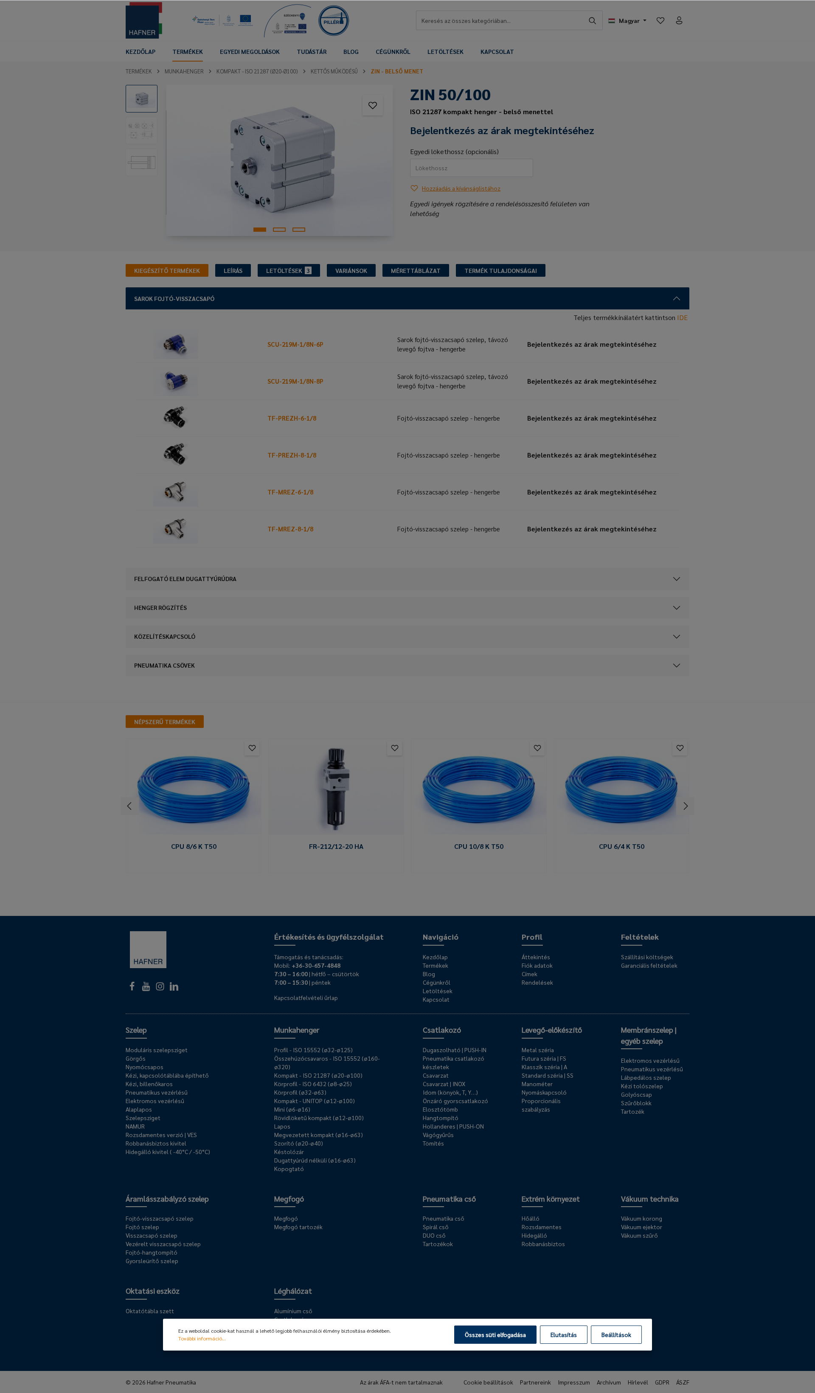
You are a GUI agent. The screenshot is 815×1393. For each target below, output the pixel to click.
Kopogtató (289, 1168)
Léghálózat (293, 1290)
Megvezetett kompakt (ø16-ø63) (318, 1134)
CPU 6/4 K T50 (621, 846)
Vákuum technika (650, 1198)
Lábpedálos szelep (646, 1077)
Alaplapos (139, 1109)
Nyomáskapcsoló (544, 1092)
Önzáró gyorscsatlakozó (455, 1100)
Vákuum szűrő (639, 1235)
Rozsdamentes (542, 1226)
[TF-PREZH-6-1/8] (199, 418)
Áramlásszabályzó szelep (167, 1198)
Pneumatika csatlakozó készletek (453, 1062)
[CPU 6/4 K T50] (621, 789)
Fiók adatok (537, 965)
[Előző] (130, 806)
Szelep (136, 1029)
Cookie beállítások (488, 1382)
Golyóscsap (636, 1094)
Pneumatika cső (449, 1198)
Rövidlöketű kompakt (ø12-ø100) (319, 1117)
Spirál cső (436, 1226)
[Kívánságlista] (660, 20)
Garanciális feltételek (649, 965)
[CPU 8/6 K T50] (193, 789)
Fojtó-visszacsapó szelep (160, 1218)
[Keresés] (593, 20)
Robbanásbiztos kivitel (156, 1143)
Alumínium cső (293, 1310)
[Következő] (685, 806)
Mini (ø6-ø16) (292, 1109)
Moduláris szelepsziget (157, 1049)
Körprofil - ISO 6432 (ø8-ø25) (313, 1083)
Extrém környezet (551, 1198)
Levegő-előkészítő (552, 1029)
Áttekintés (536, 956)
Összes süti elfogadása (495, 1334)
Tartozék (632, 1111)
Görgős (136, 1058)
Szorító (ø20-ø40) (298, 1143)
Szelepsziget (143, 1117)
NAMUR (135, 1126)
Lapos (282, 1126)
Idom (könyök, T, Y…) (450, 1092)
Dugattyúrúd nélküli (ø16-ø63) (315, 1160)
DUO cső (434, 1235)
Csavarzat (436, 1075)
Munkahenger (296, 1029)
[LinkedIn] (174, 988)
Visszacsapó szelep (151, 1235)
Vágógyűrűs (438, 1134)
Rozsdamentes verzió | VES (161, 1134)
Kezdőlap (435, 956)
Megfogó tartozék (298, 1226)
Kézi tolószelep (642, 1086)
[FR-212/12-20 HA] (336, 789)
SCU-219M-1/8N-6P (295, 344)
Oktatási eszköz (153, 1290)
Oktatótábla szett (150, 1310)
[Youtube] (146, 988)
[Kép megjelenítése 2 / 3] (279, 229)
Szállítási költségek (647, 956)
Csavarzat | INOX (444, 1083)
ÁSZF (682, 1382)
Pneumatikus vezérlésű (157, 1092)
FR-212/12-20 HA (336, 846)
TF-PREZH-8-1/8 (291, 455)
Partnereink (535, 1382)
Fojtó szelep (142, 1226)
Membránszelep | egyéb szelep (649, 1035)
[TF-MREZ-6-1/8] (199, 492)
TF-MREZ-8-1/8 (290, 529)
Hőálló (531, 1218)
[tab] (167, 270)
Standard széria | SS (547, 1075)
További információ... (202, 1338)
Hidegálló (534, 1235)
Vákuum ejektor (641, 1226)
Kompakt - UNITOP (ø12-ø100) (314, 1100)
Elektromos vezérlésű (155, 1100)
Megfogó (289, 1198)
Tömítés (433, 1143)
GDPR (662, 1382)
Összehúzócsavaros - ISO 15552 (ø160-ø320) (327, 1062)
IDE (682, 317)
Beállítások (616, 1334)
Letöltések (437, 990)
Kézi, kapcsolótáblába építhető (167, 1075)
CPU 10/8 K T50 (478, 846)
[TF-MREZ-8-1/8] (199, 529)
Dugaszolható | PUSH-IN (454, 1049)
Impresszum (574, 1382)
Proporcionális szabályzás (541, 1105)
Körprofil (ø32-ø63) (300, 1092)
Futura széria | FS (544, 1058)
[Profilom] (679, 20)
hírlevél (638, 1382)
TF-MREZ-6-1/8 (290, 492)
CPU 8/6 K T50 (193, 846)
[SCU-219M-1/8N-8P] (199, 381)
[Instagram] (160, 988)
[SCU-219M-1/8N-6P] (199, 344)
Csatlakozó (442, 1029)
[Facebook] (132, 988)
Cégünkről (436, 982)
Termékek (435, 965)
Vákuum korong (641, 1218)
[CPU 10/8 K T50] (478, 789)
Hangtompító (440, 1117)
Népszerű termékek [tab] (164, 721)
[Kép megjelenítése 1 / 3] (259, 229)
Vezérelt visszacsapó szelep (163, 1243)
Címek (529, 973)
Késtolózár (289, 1151)
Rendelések (537, 982)
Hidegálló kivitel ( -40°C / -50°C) (168, 1151)
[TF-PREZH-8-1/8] (199, 455)
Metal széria (538, 1049)
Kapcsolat (436, 999)
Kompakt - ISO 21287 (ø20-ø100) (318, 1075)
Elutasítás (564, 1334)
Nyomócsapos (144, 1066)
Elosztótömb (440, 1109)
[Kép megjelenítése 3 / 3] (298, 229)
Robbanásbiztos (543, 1243)
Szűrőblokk (636, 1103)
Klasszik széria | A (544, 1066)
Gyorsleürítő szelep (152, 1260)
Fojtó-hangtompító (151, 1252)
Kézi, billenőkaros (149, 1083)
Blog (429, 973)
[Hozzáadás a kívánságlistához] (373, 105)
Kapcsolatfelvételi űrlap (306, 997)
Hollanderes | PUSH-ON (453, 1126)
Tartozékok (438, 1243)
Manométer (537, 1083)
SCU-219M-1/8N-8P (295, 381)
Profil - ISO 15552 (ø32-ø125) (313, 1049)
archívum (609, 1382)
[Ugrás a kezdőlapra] (144, 20)
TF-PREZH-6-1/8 (291, 418)
